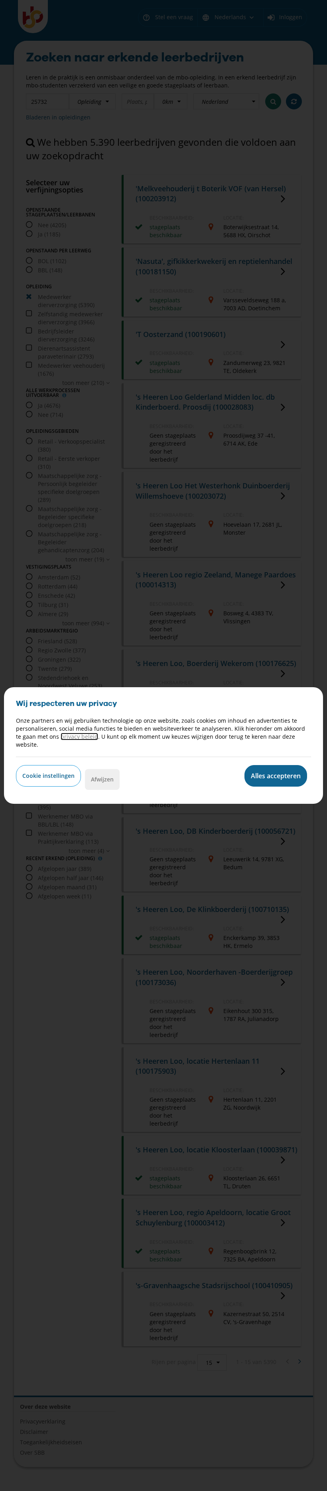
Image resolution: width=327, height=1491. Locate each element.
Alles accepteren (276, 775)
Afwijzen (102, 779)
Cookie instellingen (48, 775)
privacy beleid (79, 736)
